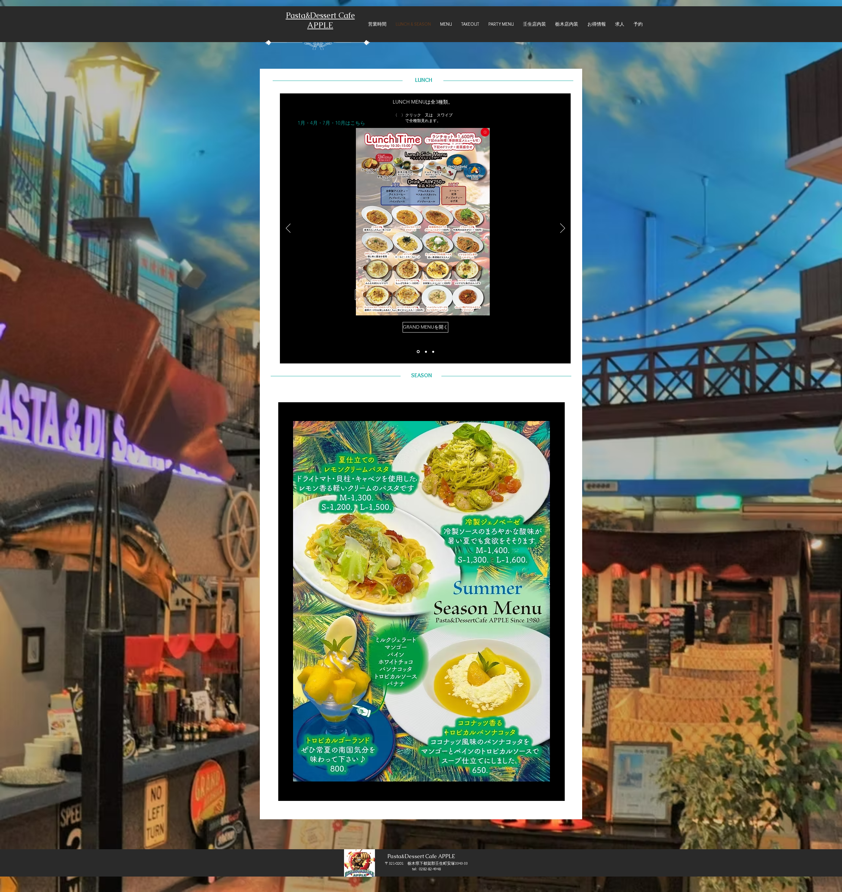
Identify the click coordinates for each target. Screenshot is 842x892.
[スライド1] (418, 351)
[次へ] (562, 228)
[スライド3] (433, 352)
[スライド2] (426, 352)
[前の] (288, 228)
